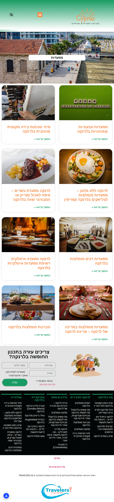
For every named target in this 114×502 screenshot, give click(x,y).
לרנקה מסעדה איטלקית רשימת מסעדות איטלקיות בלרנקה (29, 263)
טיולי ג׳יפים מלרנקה (35, 415)
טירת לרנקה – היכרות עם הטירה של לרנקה (58, 406)
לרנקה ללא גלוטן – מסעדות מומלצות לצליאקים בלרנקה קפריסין (86, 195)
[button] (39, 14)
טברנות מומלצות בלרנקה (29, 327)
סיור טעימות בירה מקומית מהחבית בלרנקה (81, 436)
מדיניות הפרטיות (47, 384)
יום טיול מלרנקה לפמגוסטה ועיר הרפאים (105, 429)
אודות (57, 458)
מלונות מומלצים (82, 429)
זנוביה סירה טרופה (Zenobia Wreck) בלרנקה (35, 409)
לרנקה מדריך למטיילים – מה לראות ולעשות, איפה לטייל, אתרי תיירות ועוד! (57, 435)
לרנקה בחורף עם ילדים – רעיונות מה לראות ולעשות (103, 419)
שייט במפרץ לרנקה (103, 436)
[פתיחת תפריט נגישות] (6, 496)
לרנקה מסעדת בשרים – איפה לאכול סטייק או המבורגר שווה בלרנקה (30, 195)
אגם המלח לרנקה (36, 436)
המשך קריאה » (100, 139)
